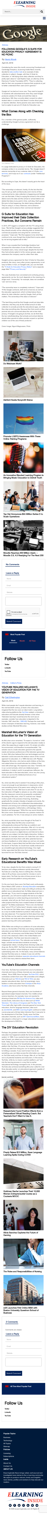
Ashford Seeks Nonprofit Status (18, 400)
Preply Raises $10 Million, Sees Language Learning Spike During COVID (22, 1153)
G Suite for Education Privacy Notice (18, 267)
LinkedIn (8, 668)
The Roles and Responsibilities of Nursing (22, 1271)
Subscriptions (8, 1456)
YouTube (8, 671)
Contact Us (7, 1466)
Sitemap (6, 1446)
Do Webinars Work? (12, 363)
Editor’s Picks (15, 683)
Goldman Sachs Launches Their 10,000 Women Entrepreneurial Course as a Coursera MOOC (21, 1193)
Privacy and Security (17, 269)
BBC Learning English (24, 1010)
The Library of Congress (18, 1003)
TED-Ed (18, 979)
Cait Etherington (12, 697)
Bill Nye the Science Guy (26, 998)
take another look (16, 72)
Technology (7, 1440)
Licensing (7, 1453)
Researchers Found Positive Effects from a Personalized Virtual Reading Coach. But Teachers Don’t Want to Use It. (23, 1113)
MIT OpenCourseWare (31, 1017)
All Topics (7, 1443)
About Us (7, 1463)
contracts (27, 173)
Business (6, 1437)
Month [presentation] (22, 641)
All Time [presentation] (32, 641)
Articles (5, 45)
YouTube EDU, (34, 974)
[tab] (13, 640)
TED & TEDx (28, 979)
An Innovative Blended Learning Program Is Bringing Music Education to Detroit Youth (23, 476)
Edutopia (28, 983)
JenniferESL (8, 1010)
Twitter (7, 664)
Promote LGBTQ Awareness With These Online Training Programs (21, 437)
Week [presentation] (13, 640)
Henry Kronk (10, 59)
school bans (15, 940)
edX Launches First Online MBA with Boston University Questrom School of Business (21, 1310)
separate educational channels (34, 956)
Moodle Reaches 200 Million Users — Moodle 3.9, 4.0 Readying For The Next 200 (23, 554)
